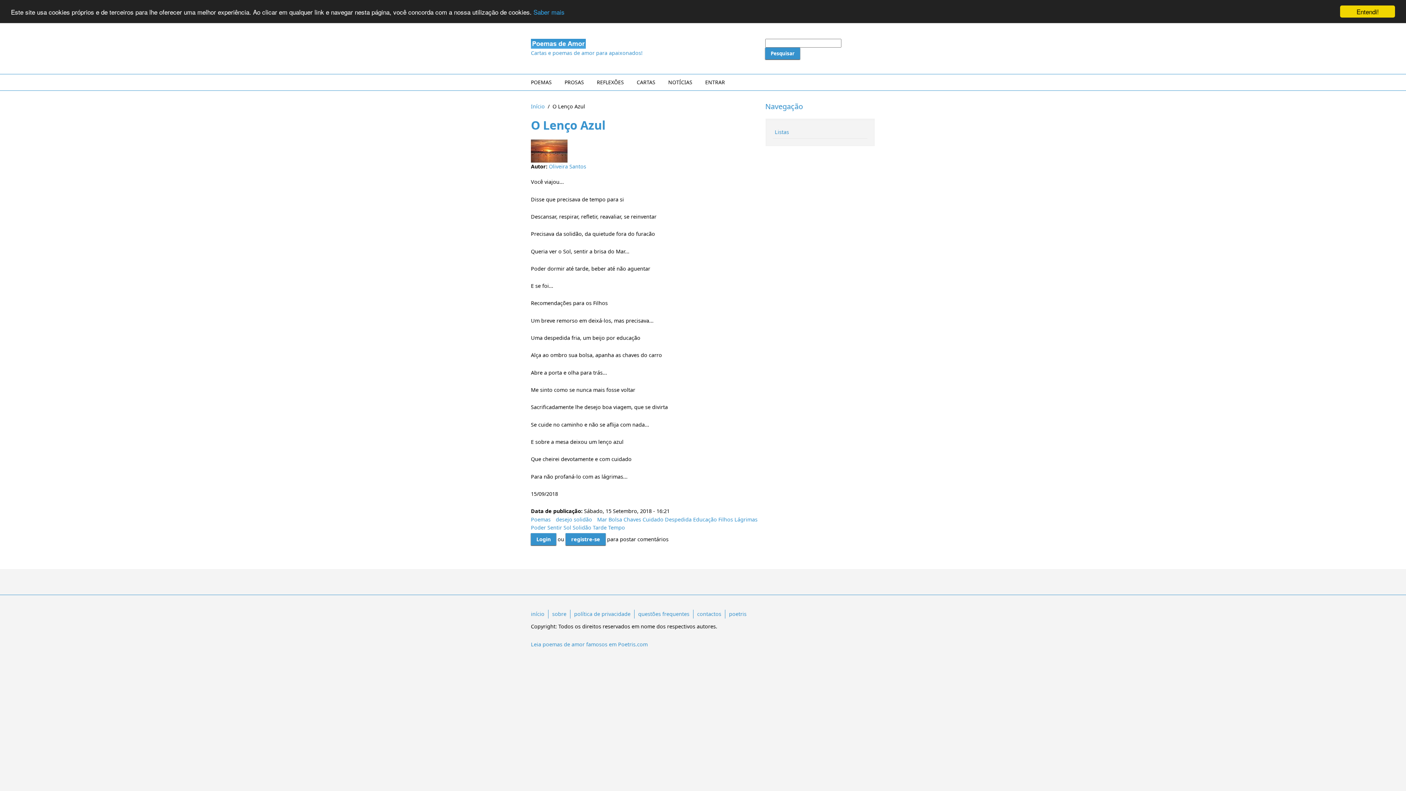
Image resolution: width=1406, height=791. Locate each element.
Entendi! (1368, 11)
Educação (705, 519)
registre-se (585, 539)
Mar (602, 519)
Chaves (632, 519)
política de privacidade (602, 613)
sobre (559, 613)
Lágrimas (746, 519)
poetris (738, 613)
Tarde (600, 527)
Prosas (574, 82)
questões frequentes (663, 613)
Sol (567, 527)
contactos (709, 613)
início (537, 613)
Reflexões (610, 82)
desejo (564, 519)
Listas (782, 132)
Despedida (678, 519)
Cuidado (653, 519)
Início (538, 106)
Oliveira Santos (567, 166)
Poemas (541, 82)
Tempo (616, 527)
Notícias (680, 82)
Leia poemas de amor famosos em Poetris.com (589, 644)
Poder (538, 527)
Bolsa (615, 519)
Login (543, 539)
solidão (583, 519)
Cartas (646, 82)
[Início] (644, 44)
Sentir (554, 527)
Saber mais (549, 11)
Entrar (715, 82)
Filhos (725, 519)
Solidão (582, 527)
